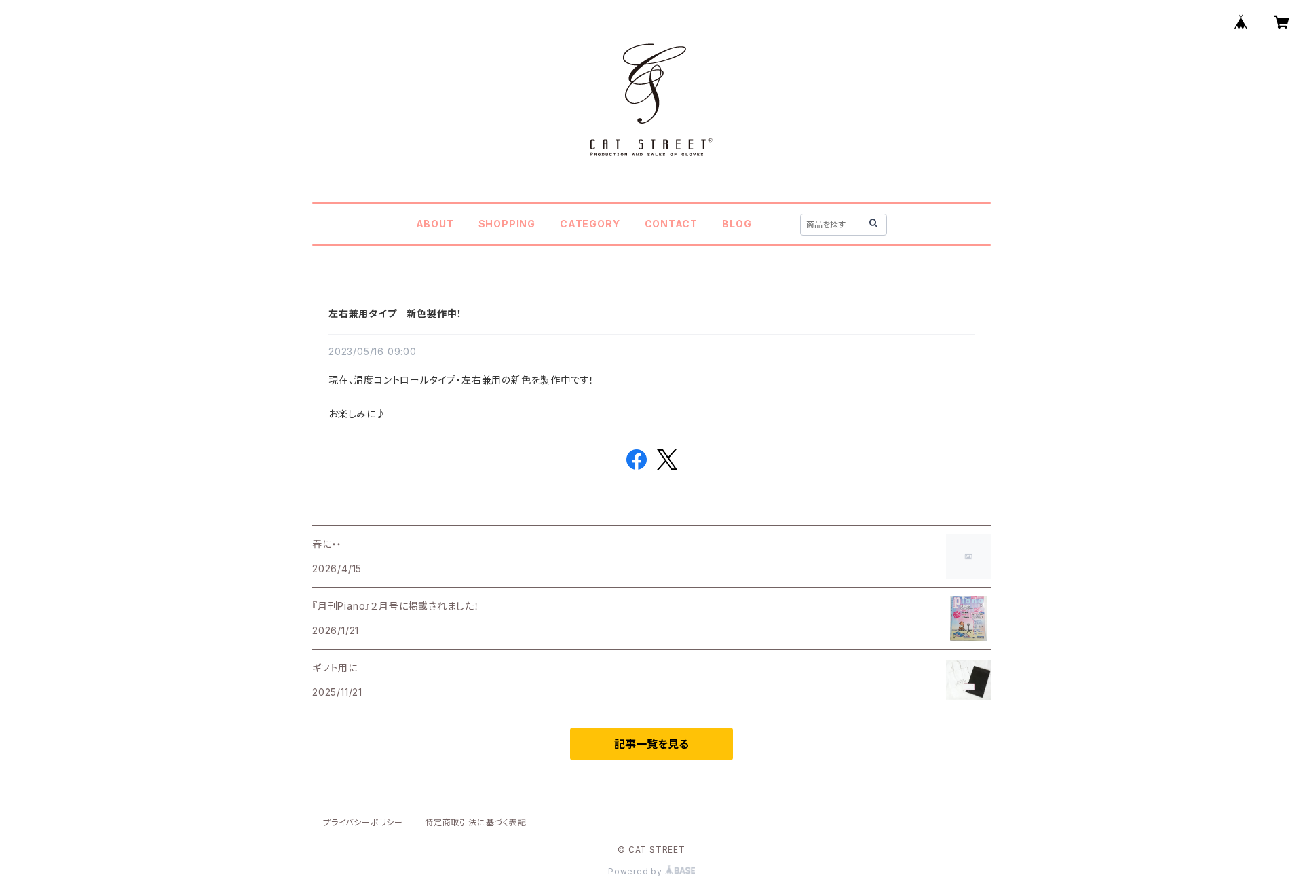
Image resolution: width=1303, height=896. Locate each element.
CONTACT (671, 223)
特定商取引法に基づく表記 (476, 822)
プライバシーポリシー (363, 822)
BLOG (736, 223)
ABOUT (435, 223)
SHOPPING (506, 223)
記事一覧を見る (651, 744)
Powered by (636, 871)
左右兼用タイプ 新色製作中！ (395, 313)
